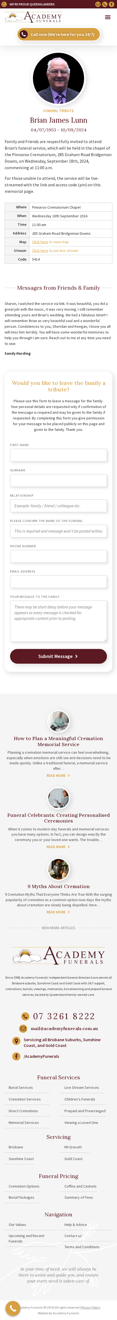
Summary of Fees (78, 1197)
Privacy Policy (90, 1307)
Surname (18, 470)
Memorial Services (24, 1122)
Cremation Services (25, 1099)
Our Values (17, 1224)
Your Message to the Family (35, 597)
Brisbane (16, 1147)
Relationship (21, 495)
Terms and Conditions (82, 1246)
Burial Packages (21, 1197)
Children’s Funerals (79, 1099)
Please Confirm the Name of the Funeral (46, 521)
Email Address (22, 571)
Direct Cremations (23, 1110)
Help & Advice (75, 1224)
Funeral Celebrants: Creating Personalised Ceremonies (58, 818)
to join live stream (55, 250)
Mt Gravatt (73, 1147)
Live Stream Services (81, 1087)
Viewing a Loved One (81, 1122)
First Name (19, 445)
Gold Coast (73, 1158)
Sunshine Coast (21, 1158)
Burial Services (21, 1087)
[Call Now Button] (12, 1308)
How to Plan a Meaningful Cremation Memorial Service (58, 741)
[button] (107, 17)
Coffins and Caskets (80, 1186)
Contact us (73, 1235)
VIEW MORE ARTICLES (58, 927)
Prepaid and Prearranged (85, 1110)
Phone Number (23, 546)
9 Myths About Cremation (58, 886)
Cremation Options (24, 1186)
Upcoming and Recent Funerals (26, 1238)
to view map (50, 241)
